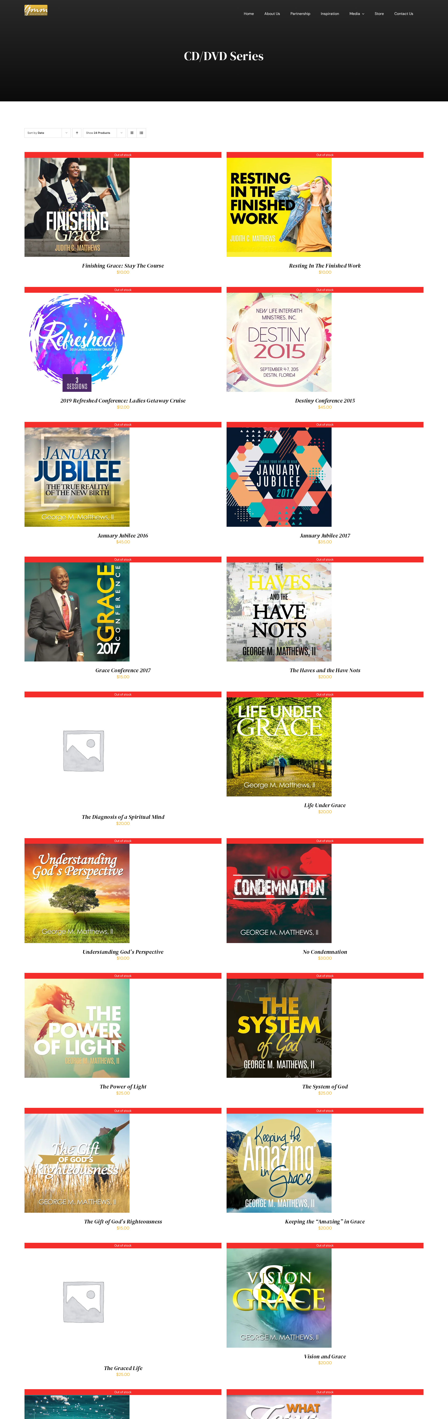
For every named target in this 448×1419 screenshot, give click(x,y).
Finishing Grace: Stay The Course (123, 265)
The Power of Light (123, 1086)
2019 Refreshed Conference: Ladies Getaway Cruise (123, 400)
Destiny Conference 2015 (325, 400)
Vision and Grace (325, 1356)
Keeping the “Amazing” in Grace (325, 1221)
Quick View (77, 205)
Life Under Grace (325, 805)
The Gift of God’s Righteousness (123, 1221)
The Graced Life (123, 1368)
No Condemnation (325, 952)
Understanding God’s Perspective (123, 952)
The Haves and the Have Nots (325, 670)
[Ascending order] (76, 133)
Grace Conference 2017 (123, 670)
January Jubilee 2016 (123, 535)
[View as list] (141, 133)
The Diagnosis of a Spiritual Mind (123, 817)
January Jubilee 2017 (325, 535)
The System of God (325, 1086)
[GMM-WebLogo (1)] (36, 7)
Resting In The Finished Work (325, 265)
